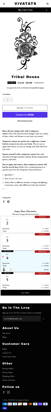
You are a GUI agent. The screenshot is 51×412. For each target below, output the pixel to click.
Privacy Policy (7, 372)
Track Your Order (9, 356)
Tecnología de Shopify (22, 400)
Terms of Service (8, 380)
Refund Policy (8, 368)
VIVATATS (25, 3)
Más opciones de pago (24, 121)
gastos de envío (15, 88)
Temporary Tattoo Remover (31, 169)
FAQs (4, 349)
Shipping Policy (8, 376)
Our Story (6, 333)
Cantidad (6, 94)
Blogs (4, 337)
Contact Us (6, 353)
